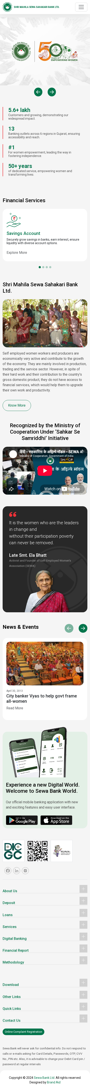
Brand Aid (54, 1082)
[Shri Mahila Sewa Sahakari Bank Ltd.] (31, 7)
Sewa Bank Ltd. (44, 1077)
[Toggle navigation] (81, 7)
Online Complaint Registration (23, 1031)
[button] (40, 267)
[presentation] (38, 92)
